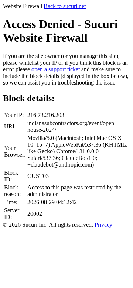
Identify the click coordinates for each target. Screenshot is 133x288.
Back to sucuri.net (65, 6)
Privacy (103, 225)
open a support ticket (55, 69)
